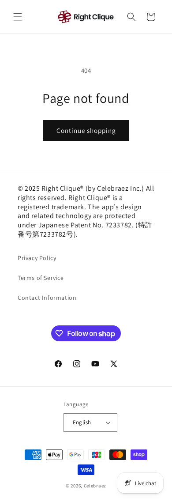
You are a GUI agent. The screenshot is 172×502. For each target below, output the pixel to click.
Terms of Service (41, 278)
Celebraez (95, 486)
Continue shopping (86, 130)
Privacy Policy (37, 258)
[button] (17, 16)
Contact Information (47, 298)
